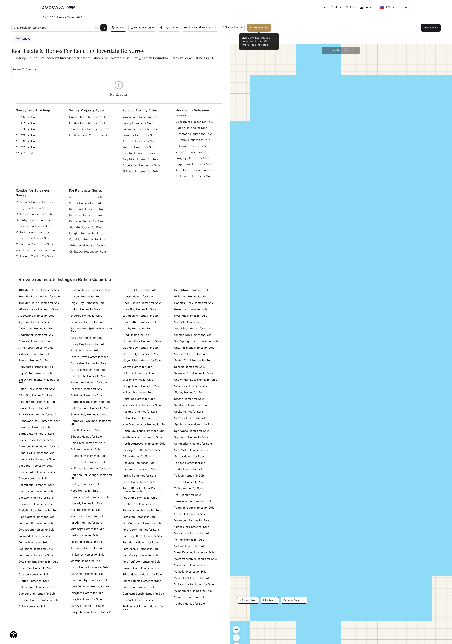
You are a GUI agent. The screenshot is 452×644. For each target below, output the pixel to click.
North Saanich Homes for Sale (142, 437)
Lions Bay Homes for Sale (139, 309)
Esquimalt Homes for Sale (87, 322)
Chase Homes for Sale (33, 478)
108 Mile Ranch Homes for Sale (39, 296)
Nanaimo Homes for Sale (138, 399)
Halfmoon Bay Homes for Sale (90, 468)
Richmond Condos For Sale (34, 214)
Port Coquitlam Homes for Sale (142, 536)
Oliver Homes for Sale (136, 456)
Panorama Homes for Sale (139, 469)
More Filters (261, 27)
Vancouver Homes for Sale (140, 117)
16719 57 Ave (26, 129)
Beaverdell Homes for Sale (36, 367)
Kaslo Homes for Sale (84, 535)
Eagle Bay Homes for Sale (87, 303)
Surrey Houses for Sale (191, 128)
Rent (334, 7)
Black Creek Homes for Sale (36, 389)
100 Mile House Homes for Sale (39, 290)
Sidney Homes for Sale (189, 392)
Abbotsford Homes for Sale (141, 165)
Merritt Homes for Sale (137, 367)
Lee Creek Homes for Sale (139, 290)
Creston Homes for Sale (34, 574)
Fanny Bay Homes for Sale (87, 344)
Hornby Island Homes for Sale (90, 497)
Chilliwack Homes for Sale (140, 171)
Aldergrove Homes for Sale (36, 328)
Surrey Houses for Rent (85, 203)
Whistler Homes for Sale (190, 571)
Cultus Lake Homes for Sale (36, 587)
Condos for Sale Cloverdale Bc (90, 123)
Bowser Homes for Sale (33, 408)
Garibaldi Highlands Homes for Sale (90, 422)
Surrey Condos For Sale (32, 208)
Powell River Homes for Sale (141, 568)
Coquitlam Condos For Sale (34, 244)
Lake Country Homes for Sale (89, 580)
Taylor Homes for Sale (188, 469)
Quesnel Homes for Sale (138, 600)
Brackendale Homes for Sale (37, 414)
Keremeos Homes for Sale (87, 548)
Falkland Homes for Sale (86, 337)
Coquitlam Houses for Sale (194, 164)
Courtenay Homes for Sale (35, 555)
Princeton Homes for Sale (139, 587)
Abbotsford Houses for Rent (88, 245)
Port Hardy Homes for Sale (140, 542)
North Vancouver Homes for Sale (143, 443)
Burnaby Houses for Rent (86, 215)
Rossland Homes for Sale (190, 315)
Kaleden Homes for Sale (86, 522)
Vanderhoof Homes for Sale (192, 533)
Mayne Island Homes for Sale (141, 360)
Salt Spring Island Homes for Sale (196, 341)
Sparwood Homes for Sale (191, 431)
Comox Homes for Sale (33, 542)
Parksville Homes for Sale (139, 475)
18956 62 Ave (26, 117)
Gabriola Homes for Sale (86, 395)
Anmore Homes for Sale (34, 341)
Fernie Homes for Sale (84, 350)
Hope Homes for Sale (84, 490)
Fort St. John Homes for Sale (88, 376)
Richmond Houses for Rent (87, 209)
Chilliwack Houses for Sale (194, 176)
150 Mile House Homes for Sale (39, 303)
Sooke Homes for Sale (188, 411)
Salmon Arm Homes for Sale (192, 335)
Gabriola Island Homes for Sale (90, 401)
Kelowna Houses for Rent (86, 221)
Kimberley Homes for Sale (87, 554)
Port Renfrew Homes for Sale (141, 561)
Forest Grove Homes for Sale (89, 357)
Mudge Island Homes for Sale (141, 386)
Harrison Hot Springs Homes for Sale (91, 476)
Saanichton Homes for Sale (192, 328)
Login (368, 7)
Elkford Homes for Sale (85, 309)
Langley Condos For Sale (33, 238)
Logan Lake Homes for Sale (140, 315)
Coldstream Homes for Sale (36, 529)
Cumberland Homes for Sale (37, 593)
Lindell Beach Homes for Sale (141, 303)
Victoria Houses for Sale (192, 152)
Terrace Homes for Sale (189, 482)
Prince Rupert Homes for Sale (141, 581)
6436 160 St (24, 153)
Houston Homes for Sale (86, 509)
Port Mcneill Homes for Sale (140, 549)
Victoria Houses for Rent (86, 227)
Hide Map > (269, 600)
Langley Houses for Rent (86, 233)
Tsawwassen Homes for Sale (193, 501)
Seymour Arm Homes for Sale (193, 373)
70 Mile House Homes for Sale (38, 309)
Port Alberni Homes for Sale (140, 529)
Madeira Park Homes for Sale (141, 341)
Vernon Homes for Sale (189, 539)
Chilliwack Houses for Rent (87, 251)
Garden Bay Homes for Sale (88, 414)
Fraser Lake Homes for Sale (88, 382)
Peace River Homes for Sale (140, 482)
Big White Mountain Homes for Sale (38, 381)
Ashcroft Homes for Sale (34, 354)
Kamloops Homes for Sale (87, 529)
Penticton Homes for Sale (139, 517)
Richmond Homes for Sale (140, 129)
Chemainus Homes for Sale (36, 485)
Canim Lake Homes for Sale (36, 459)
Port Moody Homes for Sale (140, 555)
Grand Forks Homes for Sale (88, 455)
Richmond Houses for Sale (194, 134)
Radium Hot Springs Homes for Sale (142, 608)
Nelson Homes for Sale (137, 418)
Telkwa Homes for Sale (189, 475)
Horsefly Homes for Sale (86, 503)
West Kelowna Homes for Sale (194, 552)
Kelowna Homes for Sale (139, 141)
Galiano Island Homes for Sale (90, 408)
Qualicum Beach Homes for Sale (143, 593)
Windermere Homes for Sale (193, 590)
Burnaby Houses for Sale (193, 140)
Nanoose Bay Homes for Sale (141, 405)
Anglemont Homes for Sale (36, 335)
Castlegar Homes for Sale (35, 465)
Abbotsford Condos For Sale (35, 250)
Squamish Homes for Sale (191, 437)
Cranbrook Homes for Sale (35, 568)
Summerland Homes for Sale (193, 443)
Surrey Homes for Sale (137, 123)
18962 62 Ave (26, 123)
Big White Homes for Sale (35, 373)
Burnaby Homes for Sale (139, 135)
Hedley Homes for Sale (85, 484)
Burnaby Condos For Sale (33, 220)
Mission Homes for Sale (137, 379)
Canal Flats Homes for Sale (36, 453)
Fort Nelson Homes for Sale (88, 363)
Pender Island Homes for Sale (141, 510)
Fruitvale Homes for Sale (86, 389)
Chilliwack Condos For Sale (34, 256)
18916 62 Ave (26, 141)
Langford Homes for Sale (86, 593)
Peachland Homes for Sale (139, 497)
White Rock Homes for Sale (192, 578)
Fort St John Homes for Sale (88, 369)
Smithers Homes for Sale (190, 405)
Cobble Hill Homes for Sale (35, 523)
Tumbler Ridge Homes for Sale (194, 507)
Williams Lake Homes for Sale (194, 584)
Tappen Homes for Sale (189, 463)
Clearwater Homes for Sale (36, 517)
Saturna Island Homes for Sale (194, 347)
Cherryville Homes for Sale (35, 491)
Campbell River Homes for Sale (39, 446)
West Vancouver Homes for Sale (195, 558)
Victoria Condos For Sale (33, 232)
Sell (348, 7)
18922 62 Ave (26, 147)
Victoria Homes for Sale (138, 147)
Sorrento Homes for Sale (190, 418)
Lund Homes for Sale (136, 335)
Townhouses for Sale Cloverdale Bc (91, 129)
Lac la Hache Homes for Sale (89, 567)
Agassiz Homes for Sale (34, 322)
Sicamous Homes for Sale (191, 386)
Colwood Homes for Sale (34, 536)
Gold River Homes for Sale (87, 443)
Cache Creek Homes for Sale (37, 440)
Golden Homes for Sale (85, 449)
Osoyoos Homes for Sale (138, 463)
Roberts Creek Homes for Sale (194, 303)
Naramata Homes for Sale (139, 411)
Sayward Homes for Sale (190, 354)
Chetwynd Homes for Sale (35, 497)
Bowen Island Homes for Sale (37, 401)
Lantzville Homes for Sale (87, 605)
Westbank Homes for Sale (191, 565)
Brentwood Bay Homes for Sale (39, 421)
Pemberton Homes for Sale (140, 504)
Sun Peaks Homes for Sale (191, 450)
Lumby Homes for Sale (137, 328)
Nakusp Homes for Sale (137, 392)
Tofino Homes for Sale (188, 488)
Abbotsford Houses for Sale (195, 170)
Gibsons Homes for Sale (86, 436)
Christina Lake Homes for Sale (38, 510)
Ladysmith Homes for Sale (87, 573)
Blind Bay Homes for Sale (35, 395)
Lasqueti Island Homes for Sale (90, 612)
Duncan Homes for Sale (85, 296)
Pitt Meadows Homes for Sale (142, 523)
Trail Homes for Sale (187, 495)
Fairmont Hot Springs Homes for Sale (91, 330)
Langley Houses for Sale (192, 158)
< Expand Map (248, 600)
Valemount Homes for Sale (191, 520)
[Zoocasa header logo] (58, 7)
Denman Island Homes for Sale (90, 290)
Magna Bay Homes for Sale (140, 347)
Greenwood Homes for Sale (88, 462)
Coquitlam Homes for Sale (140, 159)
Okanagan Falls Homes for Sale (143, 450)
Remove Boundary (294, 600)
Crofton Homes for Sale (33, 581)
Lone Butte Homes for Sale (140, 322)
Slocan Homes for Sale (189, 399)
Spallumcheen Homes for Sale (194, 424)
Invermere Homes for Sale (87, 516)
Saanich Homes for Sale (190, 322)
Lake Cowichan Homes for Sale (90, 586)
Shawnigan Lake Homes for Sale (195, 379)
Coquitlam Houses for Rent (87, 239)
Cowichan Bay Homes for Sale (38, 561)
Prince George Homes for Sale (142, 574)
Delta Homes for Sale (32, 606)
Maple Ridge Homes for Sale (141, 354)
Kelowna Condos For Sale (33, 226)
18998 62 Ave (26, 135)
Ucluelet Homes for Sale (190, 514)
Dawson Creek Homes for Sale (38, 600)
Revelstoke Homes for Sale (192, 290)
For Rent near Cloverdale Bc (88, 135)
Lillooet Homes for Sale (137, 296)
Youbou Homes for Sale (189, 603)
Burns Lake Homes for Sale (36, 433)
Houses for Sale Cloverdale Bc (90, 117)
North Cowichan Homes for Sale (143, 431)
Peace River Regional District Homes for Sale (141, 490)
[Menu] (406, 7)
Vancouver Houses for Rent (88, 197)
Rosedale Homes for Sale (190, 309)
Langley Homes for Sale (139, 153)
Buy (319, 7)
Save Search (431, 27)
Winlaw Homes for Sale (189, 597)
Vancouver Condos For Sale (35, 202)
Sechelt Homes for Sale (189, 367)
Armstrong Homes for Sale (35, 347)
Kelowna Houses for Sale (193, 146)
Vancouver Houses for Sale (194, 122)
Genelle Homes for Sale (85, 430)
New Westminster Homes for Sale (144, 424)
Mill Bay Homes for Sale (138, 373)
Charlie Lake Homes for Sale (37, 472)
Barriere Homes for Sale (34, 360)
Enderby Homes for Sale (86, 315)
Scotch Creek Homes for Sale (193, 360)
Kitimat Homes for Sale (85, 561)
